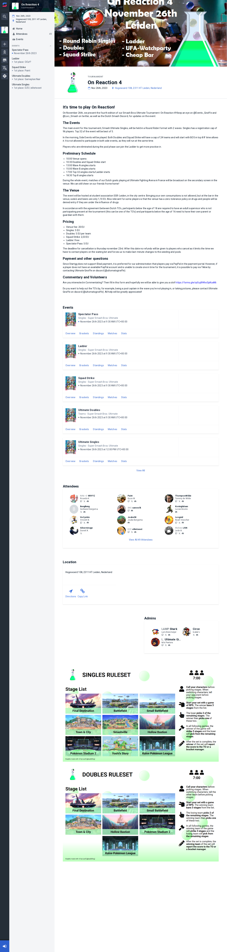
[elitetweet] (129, 532)
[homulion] (183, 533)
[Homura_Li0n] (179, 533)
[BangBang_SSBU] (81, 511)
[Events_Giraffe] (166, 645)
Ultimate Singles (88, 442)
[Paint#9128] (135, 501)
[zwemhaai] (163, 634)
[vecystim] (88, 523)
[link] (88, 501)
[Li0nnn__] (176, 533)
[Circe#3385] (197, 635)
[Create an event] (4, 44)
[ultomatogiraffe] (169, 645)
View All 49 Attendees (141, 539)
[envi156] (183, 523)
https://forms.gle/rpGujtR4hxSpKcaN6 (196, 282)
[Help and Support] (4, 76)
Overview (70, 333)
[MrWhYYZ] (84, 501)
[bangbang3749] (84, 512)
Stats (124, 333)
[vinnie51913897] (84, 522)
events (16, 46)
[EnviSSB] (176, 522)
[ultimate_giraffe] (163, 645)
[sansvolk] (132, 510)
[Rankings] (4, 52)
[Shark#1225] (169, 635)
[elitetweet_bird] (132, 532)
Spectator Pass (88, 314)
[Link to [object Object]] (74, 498)
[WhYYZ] (81, 501)
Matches (112, 333)
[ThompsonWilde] (176, 501)
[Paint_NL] (129, 501)
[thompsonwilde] (183, 501)
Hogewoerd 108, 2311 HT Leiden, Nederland (138, 88)
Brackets (84, 333)
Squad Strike (86, 378)
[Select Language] (4, 68)
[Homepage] (4, 5)
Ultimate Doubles (89, 410)
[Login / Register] (4, 946)
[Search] (4, 16)
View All (140, 470)
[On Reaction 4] (4, 30)
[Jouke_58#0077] (129, 523)
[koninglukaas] (176, 512)
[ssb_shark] (166, 634)
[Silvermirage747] (81, 533)
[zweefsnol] (129, 510)
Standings (98, 333)
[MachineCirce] (194, 634)
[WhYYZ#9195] (88, 501)
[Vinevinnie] (81, 522)
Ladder (82, 346)
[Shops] (4, 60)
